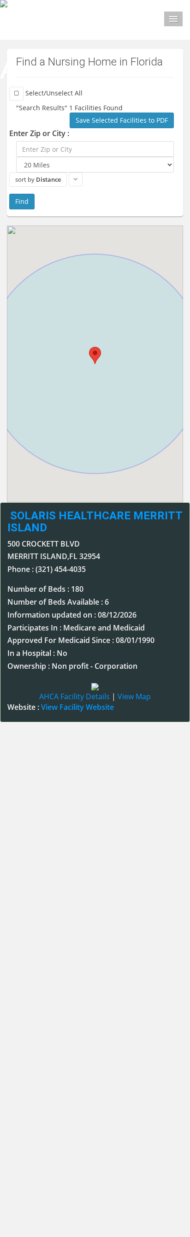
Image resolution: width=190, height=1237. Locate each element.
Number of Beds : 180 (45, 589)
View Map (134, 696)
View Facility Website (77, 707)
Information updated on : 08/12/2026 (72, 615)
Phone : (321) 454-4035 (46, 569)
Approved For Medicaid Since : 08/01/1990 (80, 640)
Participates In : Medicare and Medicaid (76, 628)
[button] (95, 355)
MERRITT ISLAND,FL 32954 (53, 556)
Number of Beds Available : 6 (58, 602)
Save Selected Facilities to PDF (122, 120)
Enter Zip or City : (39, 133)
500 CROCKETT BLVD (43, 544)
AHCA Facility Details (74, 696)
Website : (60, 707)
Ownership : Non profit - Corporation (72, 666)
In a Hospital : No (37, 653)
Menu (173, 19)
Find (22, 201)
